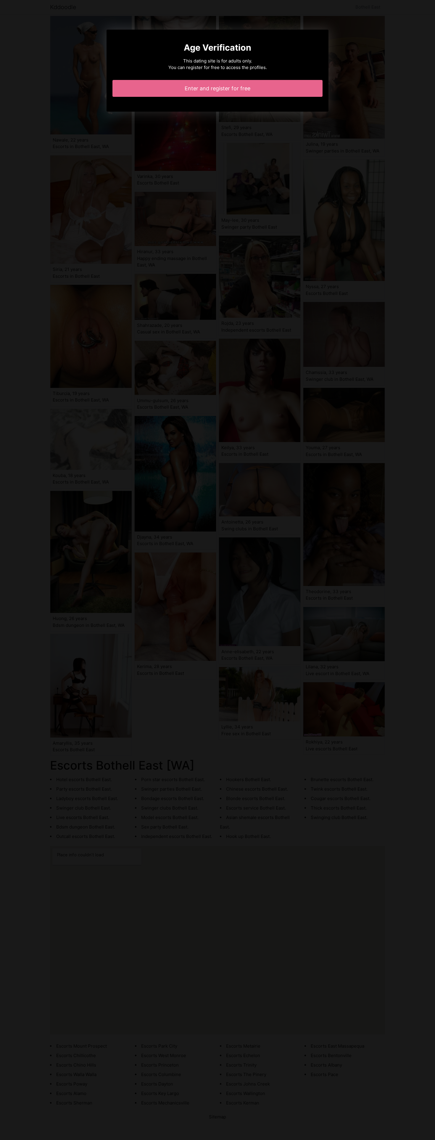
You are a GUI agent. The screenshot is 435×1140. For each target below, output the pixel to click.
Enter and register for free (217, 88)
